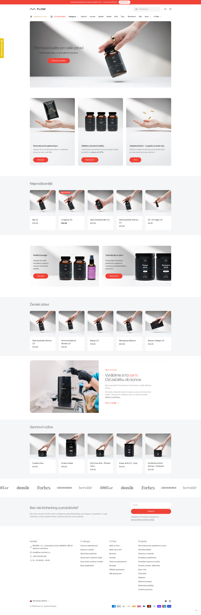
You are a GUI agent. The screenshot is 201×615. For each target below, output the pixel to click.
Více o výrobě (110, 403)
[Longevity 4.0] (71, 203)
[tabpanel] (100, 210)
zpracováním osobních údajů (142, 520)
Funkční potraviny (145, 589)
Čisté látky (142, 573)
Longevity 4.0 (66, 220)
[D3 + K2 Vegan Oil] (158, 203)
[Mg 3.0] (43, 203)
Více (135, 160)
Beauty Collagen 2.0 (156, 341)
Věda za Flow (114, 546)
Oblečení (141, 577)
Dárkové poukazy (145, 581)
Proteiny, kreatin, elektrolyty (149, 566)
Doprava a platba (87, 550)
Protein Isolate (67, 463)
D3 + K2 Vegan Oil (155, 220)
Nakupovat (90, 160)
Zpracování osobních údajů (91, 558)
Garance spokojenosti (89, 546)
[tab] (41, 183)
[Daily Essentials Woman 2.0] (129, 203)
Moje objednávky (87, 566)
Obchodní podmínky (88, 554)
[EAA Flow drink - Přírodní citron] (100, 446)
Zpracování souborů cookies (91, 562)
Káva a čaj (142, 569)
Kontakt (112, 558)
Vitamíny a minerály (146, 554)
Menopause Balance (127, 341)
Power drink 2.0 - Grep (128, 463)
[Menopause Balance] (129, 324)
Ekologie (112, 566)
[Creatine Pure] (43, 446)
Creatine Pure (37, 463)
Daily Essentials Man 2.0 (100, 220)
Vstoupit (40, 160)
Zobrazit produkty (59, 61)
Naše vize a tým (115, 550)
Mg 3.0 (35, 220)
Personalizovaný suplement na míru (152, 546)
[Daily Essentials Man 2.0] (100, 203)
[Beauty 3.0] (100, 324)
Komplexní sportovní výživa (149, 562)
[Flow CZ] (18, 487)
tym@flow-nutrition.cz (41, 552)
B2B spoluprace (115, 573)
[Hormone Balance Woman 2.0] (71, 324)
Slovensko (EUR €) (40, 601)
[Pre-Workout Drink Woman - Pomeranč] (158, 446)
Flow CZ (39, 606)
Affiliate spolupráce (117, 569)
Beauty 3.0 (94, 341)
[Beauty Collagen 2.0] (158, 324)
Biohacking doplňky (146, 585)
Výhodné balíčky (144, 550)
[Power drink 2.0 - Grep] (129, 446)
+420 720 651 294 (39, 556)
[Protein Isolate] (71, 446)
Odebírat (151, 511)
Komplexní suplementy (147, 558)
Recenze (112, 554)
